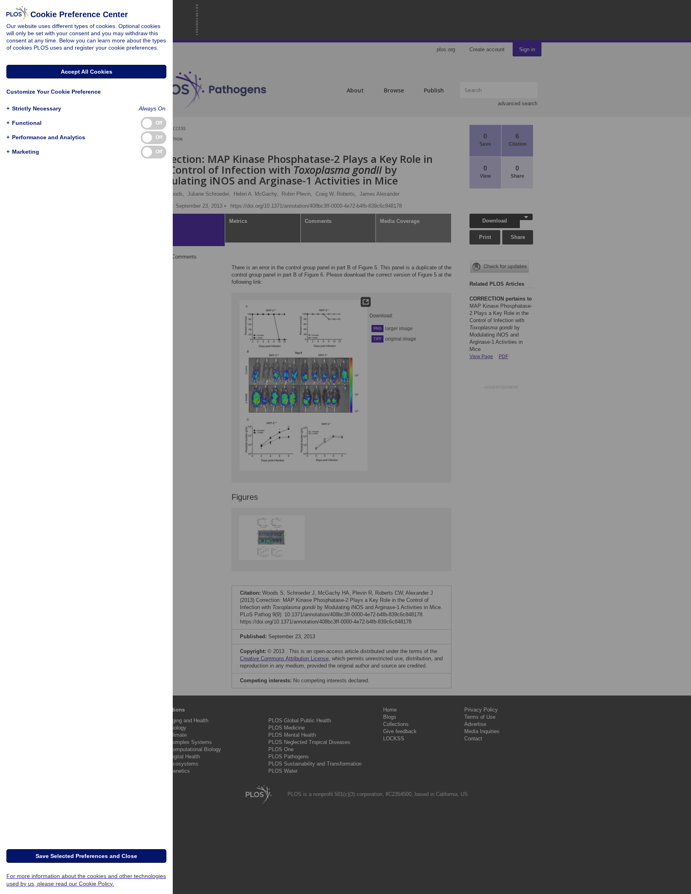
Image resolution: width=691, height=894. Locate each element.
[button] (33, 108)
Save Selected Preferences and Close (86, 856)
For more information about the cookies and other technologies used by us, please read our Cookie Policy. (86, 880)
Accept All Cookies (86, 71)
